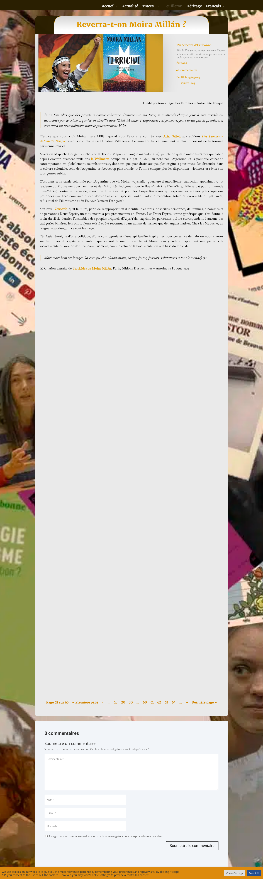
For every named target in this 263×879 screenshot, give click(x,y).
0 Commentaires (186, 70)
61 (152, 702)
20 (123, 702)
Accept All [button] (254, 873)
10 (116, 702)
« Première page (85, 702)
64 (174, 702)
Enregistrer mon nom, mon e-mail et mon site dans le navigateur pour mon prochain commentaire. (105, 836)
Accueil (108, 6)
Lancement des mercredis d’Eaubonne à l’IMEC (72, 551)
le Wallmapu (100, 159)
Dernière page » (204, 702)
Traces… (149, 6)
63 (166, 702)
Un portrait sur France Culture (62, 395)
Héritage (194, 6)
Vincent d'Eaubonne (196, 45)
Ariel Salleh (172, 136)
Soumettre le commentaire (192, 845)
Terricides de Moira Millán (92, 268)
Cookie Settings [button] (234, 873)
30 (131, 702)
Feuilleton (173, 6)
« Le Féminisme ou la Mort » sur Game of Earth (72, 675)
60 (145, 702)
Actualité (130, 6)
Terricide (60, 209)
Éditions (181, 63)
